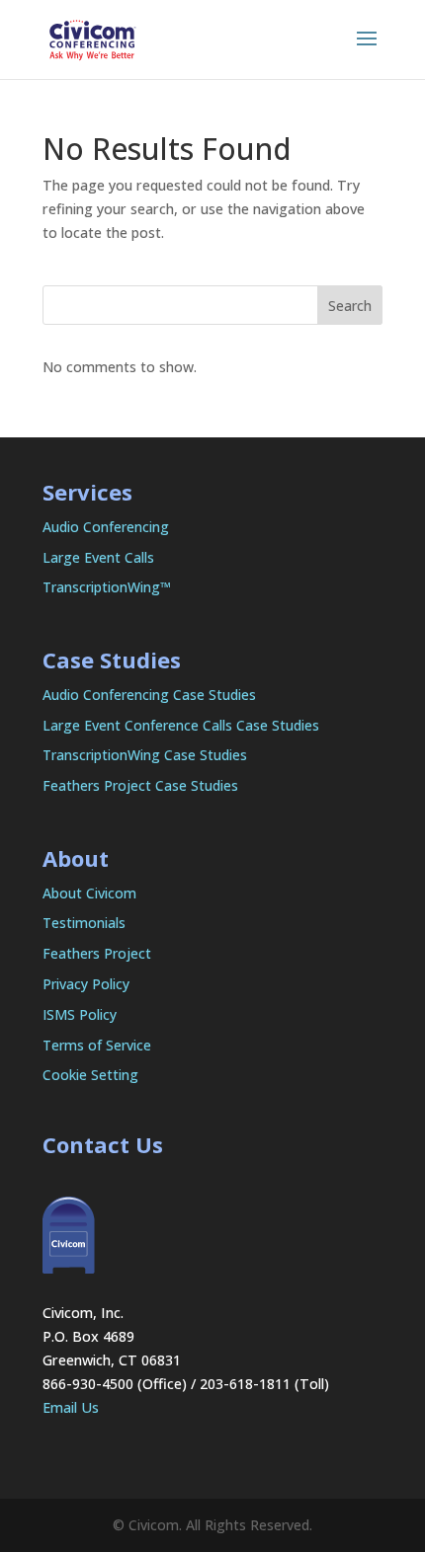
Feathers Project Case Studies (140, 785)
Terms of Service (96, 1045)
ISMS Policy (79, 1014)
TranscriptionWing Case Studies (144, 754)
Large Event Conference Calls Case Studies (180, 725)
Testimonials (84, 922)
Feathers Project (96, 953)
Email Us (70, 1407)
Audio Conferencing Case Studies (149, 694)
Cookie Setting (90, 1074)
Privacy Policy (85, 983)
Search (350, 305)
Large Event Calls (98, 557)
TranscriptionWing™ (106, 587)
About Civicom (89, 893)
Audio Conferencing (105, 526)
